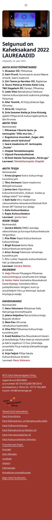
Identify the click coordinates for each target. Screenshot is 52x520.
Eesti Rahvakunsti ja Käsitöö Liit (19, 430)
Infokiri (6, 463)
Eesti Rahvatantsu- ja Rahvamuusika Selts (24, 421)
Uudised (6, 458)
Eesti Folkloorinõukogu (15, 425)
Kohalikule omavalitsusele (16, 472)
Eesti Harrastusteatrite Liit (16, 434)
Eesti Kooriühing (11, 416)
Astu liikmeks (9, 454)
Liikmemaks (8, 468)
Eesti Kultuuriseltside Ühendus (19, 439)
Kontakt (6, 449)
